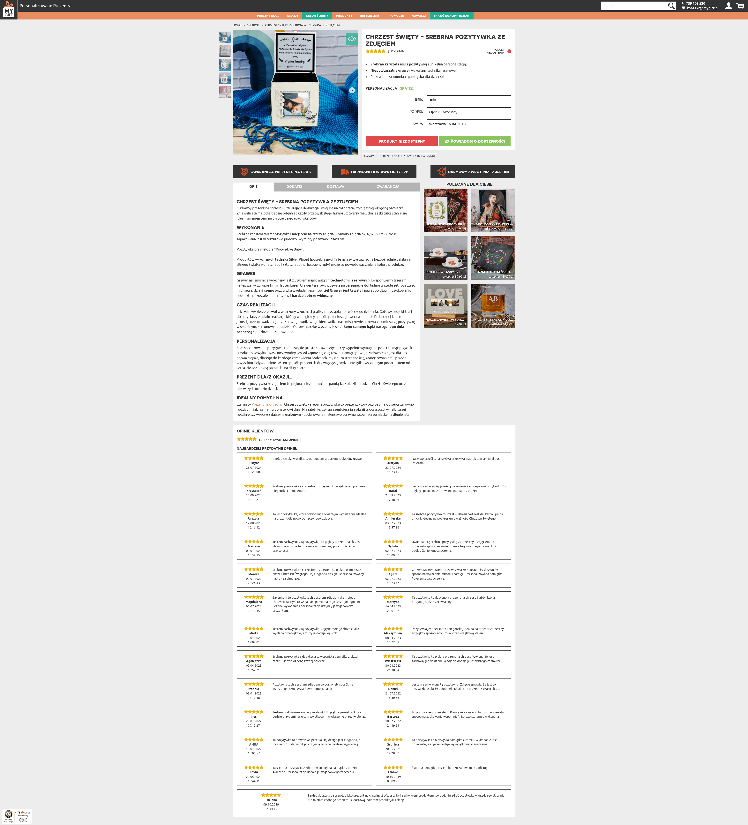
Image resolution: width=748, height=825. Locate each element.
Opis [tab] (253, 186)
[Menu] (30, 811)
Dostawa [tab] (335, 186)
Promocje (395, 16)
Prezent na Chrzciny (267, 404)
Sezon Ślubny (317, 16)
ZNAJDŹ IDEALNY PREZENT (452, 16)
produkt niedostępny (402, 141)
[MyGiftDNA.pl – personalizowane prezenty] (9, 9)
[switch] (23, 820)
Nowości (419, 16)
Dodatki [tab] (294, 186)
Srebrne (253, 25)
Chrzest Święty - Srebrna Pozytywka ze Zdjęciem (302, 25)
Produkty (344, 16)
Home (237, 25)
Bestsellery (370, 16)
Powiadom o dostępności (478, 141)
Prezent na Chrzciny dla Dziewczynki (408, 156)
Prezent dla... (268, 16)
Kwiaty (369, 156)
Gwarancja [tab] (388, 186)
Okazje (292, 16)
